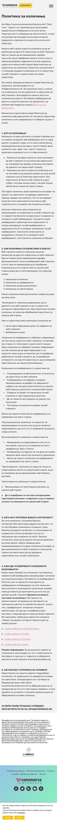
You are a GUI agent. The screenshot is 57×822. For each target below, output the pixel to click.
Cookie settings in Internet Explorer (21, 628)
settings (21, 813)
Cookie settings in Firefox (16, 634)
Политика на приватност (35, 771)
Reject (19, 818)
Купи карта (25, 5)
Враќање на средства (28, 774)
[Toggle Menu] (51, 6)
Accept (8, 818)
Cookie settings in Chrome (17, 639)
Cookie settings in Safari (16, 644)
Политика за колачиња (16, 771)
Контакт (43, 774)
